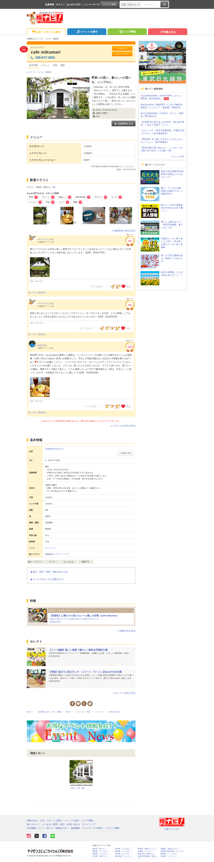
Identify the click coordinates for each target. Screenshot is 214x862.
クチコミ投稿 (109, 4)
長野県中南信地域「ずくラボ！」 (173, 851)
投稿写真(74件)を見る (125, 230)
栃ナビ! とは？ (173, 829)
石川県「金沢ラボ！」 (101, 856)
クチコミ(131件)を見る (124, 425)
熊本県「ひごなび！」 (123, 849)
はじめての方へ (74, 4)
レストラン (31, 72)
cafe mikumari (46, 52)
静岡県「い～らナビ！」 (170, 854)
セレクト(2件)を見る (125, 693)
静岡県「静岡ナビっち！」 (148, 849)
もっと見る (178, 156)
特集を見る (170, 32)
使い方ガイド (33, 824)
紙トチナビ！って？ (59, 554)
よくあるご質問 (50, 824)
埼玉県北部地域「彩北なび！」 (147, 857)
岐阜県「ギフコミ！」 (146, 851)
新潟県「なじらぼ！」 (123, 851)
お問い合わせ (73, 824)
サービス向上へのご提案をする (48, 579)
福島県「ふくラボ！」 (101, 851)
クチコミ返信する (38, 292)
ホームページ (50, 548)
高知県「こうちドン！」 (170, 856)
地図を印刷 (126, 453)
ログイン (60, 4)
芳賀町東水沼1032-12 (54, 449)
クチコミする (123, 54)
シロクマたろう (43, 239)
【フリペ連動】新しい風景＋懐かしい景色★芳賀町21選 (78, 649)
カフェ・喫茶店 (44, 72)
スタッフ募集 (112, 828)
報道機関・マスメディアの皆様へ (87, 828)
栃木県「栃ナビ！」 (100, 849)
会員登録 (49, 4)
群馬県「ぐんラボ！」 (101, 854)
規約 (62, 824)
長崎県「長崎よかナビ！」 (171, 849)
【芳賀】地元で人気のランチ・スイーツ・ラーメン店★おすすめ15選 (85, 671)
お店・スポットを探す (48, 32)
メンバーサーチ (91, 4)
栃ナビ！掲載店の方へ (58, 828)
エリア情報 (129, 31)
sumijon (40, 345)
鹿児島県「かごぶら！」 (124, 856)
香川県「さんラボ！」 (123, 854)
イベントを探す (89, 31)
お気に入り (123, 48)
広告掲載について (35, 828)
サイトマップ (88, 824)
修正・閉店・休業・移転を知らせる (50, 572)
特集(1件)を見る (128, 631)
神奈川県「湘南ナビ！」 (147, 854)
